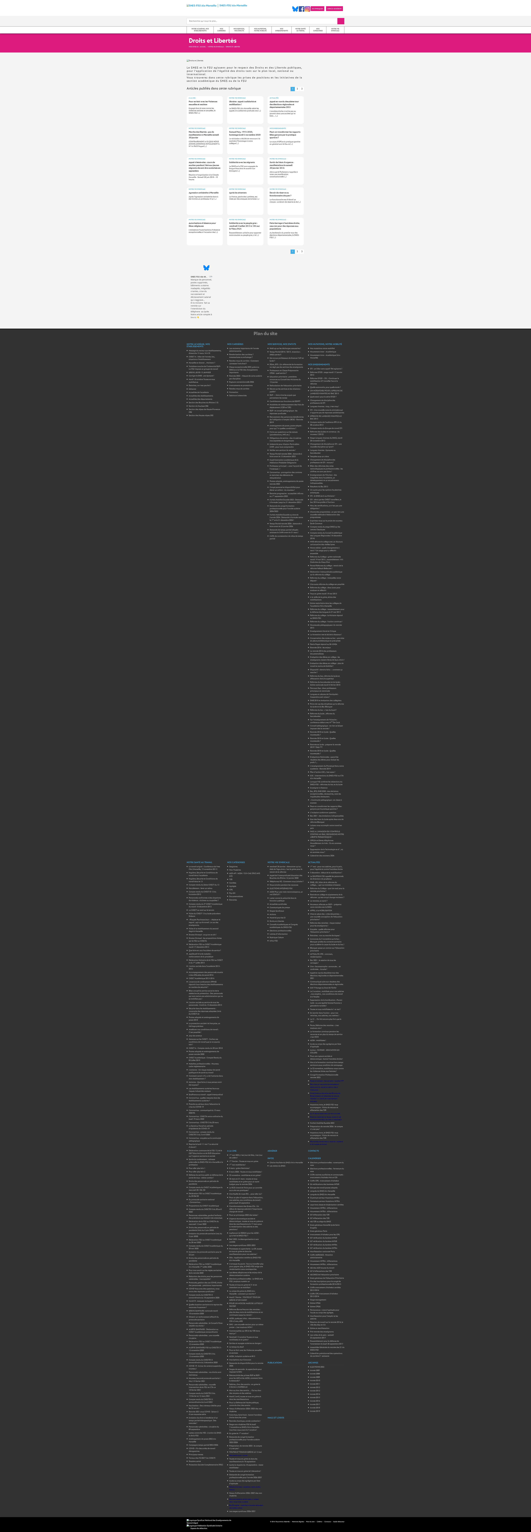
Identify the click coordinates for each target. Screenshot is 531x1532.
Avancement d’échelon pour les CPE (325, 1234)
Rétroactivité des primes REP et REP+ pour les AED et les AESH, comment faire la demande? (245, 1378)
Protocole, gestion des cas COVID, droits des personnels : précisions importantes (205, 1284)
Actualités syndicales (278, 904)
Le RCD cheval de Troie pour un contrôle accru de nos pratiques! (245, 1189)
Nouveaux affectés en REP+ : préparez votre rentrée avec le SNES (325, 906)
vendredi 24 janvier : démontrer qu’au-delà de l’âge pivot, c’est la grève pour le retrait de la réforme (286, 869)
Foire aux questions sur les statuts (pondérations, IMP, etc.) (284, 433)
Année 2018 (315, 1408)
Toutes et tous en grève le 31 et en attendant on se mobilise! (243, 1286)
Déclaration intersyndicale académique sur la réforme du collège (326, 573)
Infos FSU (274, 941)
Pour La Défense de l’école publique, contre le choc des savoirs (244, 1404)
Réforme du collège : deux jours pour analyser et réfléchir (325, 589)
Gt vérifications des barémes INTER (324, 1184)
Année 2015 (315, 1397)
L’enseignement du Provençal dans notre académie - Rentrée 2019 (327, 767)
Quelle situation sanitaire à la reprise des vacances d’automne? (205, 1306)
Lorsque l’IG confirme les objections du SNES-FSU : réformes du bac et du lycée (326, 783)
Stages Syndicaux (277, 911)
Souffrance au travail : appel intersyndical (206, 1094)
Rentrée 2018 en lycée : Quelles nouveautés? (323, 740)
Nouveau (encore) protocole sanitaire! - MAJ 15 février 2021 (205, 1380)
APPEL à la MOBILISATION (321, 910)
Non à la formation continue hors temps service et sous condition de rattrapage (326, 1064)
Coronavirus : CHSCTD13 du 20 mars (204, 1122)
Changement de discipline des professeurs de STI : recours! (322, 461)
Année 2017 (315, 1404)
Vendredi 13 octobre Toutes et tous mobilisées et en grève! (243, 1338)
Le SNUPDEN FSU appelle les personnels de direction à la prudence (326, 877)
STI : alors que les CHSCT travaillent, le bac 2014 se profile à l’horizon (325, 501)
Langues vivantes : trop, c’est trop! (324, 406)
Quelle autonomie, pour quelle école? (325, 387)
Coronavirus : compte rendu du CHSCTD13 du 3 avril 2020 (201, 1133)
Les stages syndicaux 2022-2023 (242, 1245)
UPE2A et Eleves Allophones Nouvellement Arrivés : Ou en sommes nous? (325, 843)
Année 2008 (315, 1374)
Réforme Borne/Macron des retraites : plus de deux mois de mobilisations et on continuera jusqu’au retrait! (246, 1312)
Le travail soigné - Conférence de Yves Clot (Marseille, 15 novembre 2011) (204, 868)
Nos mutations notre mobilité (322, 348)
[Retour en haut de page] (10, 1521)
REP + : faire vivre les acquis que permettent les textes (283, 396)
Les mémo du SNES (277, 1166)
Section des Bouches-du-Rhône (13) (203, 402)
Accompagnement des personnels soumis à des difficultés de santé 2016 (206, 974)
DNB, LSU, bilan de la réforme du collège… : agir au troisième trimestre (325, 884)
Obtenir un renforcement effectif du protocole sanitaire (204, 1318)
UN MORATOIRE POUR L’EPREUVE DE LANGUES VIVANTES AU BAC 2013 (326, 392)
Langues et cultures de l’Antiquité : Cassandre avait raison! (324, 695)
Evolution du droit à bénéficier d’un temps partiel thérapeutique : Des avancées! (203, 1421)
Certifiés (232, 883)
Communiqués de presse (280, 907)
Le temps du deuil (236, 1347)
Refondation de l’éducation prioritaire (285, 385)
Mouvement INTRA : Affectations (323, 1208)
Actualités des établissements (201, 396)
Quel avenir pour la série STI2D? (323, 397)
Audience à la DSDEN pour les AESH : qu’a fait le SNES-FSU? (244, 1234)
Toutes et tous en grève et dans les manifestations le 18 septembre (243, 1460)
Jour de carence (195, 1036)
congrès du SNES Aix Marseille (322, 1191)
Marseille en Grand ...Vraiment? (202, 363)
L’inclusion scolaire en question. (323, 812)
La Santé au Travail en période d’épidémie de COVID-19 (201, 1127)
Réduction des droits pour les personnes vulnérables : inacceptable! (205, 1278)
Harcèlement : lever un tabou (200, 888)
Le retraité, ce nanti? (318, 901)
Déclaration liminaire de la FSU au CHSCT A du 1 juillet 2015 (206, 961)
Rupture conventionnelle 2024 (241, 382)
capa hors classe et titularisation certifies (327, 1205)
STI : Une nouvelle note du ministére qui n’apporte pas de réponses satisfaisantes (327, 411)
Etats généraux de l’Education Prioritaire (327, 1278)
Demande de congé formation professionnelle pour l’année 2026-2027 (245, 1476)
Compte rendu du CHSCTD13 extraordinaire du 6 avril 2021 (201, 1401)
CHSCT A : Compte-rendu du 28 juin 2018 (206, 1048)
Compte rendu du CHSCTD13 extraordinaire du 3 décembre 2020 (203, 1361)
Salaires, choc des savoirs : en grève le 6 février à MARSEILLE (244, 1386)
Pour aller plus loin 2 (197, 1172)
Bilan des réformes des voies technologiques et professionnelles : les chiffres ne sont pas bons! (326, 469)
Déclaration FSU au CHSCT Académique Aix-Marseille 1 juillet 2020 (205, 1265)
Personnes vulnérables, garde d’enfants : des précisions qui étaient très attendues (205, 1217)
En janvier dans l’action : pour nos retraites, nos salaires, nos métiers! (324, 1014)
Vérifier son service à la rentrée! (283, 450)
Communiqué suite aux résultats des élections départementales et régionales (326, 983)
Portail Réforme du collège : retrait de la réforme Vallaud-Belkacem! (326, 567)
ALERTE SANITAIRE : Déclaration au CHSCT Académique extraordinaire (203, 1331)
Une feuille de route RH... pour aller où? (245, 1194)
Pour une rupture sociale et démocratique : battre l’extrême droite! (326, 1057)
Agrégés (232, 886)
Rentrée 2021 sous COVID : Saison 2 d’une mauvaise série (203, 1413)
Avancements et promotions (241, 385)
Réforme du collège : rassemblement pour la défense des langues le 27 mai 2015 (327, 611)
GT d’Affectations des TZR (321, 1271)
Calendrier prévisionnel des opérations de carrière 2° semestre (326, 1355)
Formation (233, 392)
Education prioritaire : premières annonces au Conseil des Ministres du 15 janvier (285, 380)
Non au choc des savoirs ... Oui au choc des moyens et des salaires (245, 1392)
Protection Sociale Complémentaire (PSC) (206, 1465)
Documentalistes (236, 896)
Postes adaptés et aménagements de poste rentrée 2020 (204, 1053)
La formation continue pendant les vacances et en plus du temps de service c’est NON (326, 1034)
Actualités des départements (200, 399)
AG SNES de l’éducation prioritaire (324, 1274)
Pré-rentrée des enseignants (322, 1332)
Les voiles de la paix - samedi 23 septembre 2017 (322, 1336)
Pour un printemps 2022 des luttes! (243, 1215)
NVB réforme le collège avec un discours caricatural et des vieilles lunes (326, 543)
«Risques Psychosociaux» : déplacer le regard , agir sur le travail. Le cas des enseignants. (204, 922)
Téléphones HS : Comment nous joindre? (287, 881)
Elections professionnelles (280, 931)
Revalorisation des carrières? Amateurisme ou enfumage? (241, 356)
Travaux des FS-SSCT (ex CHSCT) (202, 1458)
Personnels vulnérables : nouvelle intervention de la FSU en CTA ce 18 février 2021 (202, 1387)
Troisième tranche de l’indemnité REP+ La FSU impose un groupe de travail (205, 368)
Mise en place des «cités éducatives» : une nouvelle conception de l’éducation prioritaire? (326, 917)
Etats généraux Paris (318, 1231)
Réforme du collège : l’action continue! (326, 621)
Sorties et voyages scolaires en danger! (245, 1343)
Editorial (192, 389)
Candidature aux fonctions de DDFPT (285, 401)
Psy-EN (232, 893)
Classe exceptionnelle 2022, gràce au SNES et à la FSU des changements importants (244, 370)
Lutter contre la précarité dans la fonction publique (283, 899)
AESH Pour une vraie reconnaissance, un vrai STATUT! (286, 893)
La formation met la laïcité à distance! (325, 634)
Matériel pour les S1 (278, 918)
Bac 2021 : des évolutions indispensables (327, 816)
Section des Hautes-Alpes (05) (201, 415)
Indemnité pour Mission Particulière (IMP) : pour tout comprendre (284, 445)
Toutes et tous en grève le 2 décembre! (245, 1471)
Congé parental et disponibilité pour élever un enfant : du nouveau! (285, 489)
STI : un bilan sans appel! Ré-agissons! (326, 369)
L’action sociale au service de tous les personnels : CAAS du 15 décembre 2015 (205, 1004)
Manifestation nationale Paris (322, 1251)
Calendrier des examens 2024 (322, 856)
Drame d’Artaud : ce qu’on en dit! (202, 935)
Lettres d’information (279, 934)
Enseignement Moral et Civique (323, 631)
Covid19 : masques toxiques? (201, 1301)
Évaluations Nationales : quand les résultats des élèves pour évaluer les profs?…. (324, 760)
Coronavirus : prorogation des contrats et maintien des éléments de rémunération (286, 475)
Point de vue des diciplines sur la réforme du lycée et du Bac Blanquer (327, 705)
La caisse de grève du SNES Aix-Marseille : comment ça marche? (242, 1292)
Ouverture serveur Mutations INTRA (324, 1198)
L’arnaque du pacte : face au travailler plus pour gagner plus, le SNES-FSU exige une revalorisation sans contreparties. (246, 1267)
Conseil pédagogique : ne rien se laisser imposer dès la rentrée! (326, 727)
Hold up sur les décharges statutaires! (285, 348)
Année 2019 (315, 1411)
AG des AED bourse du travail (322, 1268)
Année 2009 (315, 1377)
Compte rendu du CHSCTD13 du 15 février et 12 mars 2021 (202, 1395)
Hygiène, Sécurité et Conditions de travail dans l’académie (203, 874)
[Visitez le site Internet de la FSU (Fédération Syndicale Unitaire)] (204, 1526)
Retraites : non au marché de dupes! (325, 935)
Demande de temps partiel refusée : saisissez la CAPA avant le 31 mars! (284, 531)
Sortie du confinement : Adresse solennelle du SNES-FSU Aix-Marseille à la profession (206, 1162)
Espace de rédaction (199, 1528)
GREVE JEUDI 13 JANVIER (200, 372)
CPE (231, 889)
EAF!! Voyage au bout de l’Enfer (323, 988)
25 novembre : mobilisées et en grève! (245, 1175)
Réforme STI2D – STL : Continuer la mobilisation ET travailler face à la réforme (324, 381)
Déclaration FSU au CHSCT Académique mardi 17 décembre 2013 (205, 946)
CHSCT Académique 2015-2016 (201, 978)
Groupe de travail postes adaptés (324, 1188)
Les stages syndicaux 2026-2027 (242, 1511)
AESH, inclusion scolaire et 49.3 (242, 1356)
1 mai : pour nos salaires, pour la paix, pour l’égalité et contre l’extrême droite (326, 868)
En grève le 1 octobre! (239, 1433)
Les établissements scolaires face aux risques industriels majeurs (204, 1090)
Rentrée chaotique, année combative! (244, 1421)
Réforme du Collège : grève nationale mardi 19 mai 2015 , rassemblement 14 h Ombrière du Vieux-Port (326, 560)
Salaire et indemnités (238, 395)
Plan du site (310, 1522)
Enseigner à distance (318, 788)
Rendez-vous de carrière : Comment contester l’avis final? (244, 362)
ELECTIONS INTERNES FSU (281, 888)
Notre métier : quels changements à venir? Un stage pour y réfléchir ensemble (324, 551)
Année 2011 (315, 1384)
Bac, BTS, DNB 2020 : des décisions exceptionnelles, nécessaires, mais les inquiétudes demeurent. (325, 794)
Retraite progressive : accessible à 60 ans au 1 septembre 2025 (286, 495)
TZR (230, 879)
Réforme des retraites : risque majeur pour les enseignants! (325, 924)
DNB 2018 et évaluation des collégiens (325, 700)
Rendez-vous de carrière (239, 389)
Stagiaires (233, 866)
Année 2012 (315, 1387)
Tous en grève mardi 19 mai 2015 (323, 594)
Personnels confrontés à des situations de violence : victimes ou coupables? (205, 899)
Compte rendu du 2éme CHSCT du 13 (204, 885)
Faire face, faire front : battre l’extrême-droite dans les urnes (245, 1416)
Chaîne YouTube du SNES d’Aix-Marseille (286, 1162)
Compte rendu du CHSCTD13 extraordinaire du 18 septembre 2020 (204, 1296)
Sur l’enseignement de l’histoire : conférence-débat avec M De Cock (325, 721)
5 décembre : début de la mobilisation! (326, 873)
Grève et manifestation (319, 1328)
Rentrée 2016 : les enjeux (320, 647)
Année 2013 (315, 1391)
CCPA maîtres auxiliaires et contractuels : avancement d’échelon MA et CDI (327, 1176)
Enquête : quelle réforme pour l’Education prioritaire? (322, 931)
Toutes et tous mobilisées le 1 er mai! (325, 1009)
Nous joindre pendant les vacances (284, 885)
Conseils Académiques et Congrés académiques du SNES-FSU (284, 926)
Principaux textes (196, 1454)
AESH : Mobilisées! (318, 1040)
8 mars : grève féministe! (239, 1168)
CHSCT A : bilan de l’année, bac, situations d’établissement (202, 358)
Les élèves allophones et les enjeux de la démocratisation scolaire (245, 1274)
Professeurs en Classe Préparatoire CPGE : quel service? (284, 372)
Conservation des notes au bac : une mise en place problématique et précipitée (327, 639)
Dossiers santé (195, 1461)
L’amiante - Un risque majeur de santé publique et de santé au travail (204, 1071)
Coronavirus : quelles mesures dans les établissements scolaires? (204, 1099)
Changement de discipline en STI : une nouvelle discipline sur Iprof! (326, 445)
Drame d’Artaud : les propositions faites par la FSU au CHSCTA (205, 939)
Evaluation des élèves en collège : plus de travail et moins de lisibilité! (326, 665)
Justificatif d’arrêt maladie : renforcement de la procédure (201, 955)
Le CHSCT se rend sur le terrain (201, 910)
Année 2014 (315, 1394)
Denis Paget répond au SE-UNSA (323, 644)
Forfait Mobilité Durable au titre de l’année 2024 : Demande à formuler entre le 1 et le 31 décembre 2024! (286, 518)
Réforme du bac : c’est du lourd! (323, 710)
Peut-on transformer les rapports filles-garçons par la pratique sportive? (326, 808)
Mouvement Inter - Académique (323, 352)
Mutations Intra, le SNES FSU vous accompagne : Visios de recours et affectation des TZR (324, 1108)
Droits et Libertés (277, 921)
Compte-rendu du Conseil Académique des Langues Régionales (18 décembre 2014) (326, 536)
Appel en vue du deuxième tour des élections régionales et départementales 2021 (326, 976)
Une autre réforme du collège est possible (327, 584)
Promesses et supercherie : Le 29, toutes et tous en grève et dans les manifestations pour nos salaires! (245, 1252)
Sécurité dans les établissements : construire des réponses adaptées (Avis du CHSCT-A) (205, 1011)
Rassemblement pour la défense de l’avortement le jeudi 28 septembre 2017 (326, 1342)
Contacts (327, 1522)
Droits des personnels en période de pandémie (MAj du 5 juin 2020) (204, 1229)
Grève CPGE (315, 1303)
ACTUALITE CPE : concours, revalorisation (321, 955)
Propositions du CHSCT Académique (204, 1206)
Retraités (233, 900)
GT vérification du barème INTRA (323, 1245)
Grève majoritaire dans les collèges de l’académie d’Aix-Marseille (325, 604)
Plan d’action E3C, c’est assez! (322, 772)
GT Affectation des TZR (320, 1215)
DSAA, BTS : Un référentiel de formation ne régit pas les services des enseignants (286, 366)
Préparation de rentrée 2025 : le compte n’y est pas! (245, 1447)
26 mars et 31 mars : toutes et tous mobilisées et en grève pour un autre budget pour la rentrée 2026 (244, 1182)
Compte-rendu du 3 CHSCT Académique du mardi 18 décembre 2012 (205, 905)
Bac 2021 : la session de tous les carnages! (323, 961)
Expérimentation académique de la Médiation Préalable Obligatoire (284, 461)
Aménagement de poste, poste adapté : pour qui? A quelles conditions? (286, 427)
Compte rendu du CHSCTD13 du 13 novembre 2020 (202, 1355)
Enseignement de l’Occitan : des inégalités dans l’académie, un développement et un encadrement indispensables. (324, 479)
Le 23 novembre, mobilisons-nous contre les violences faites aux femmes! (327, 1070)
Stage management (318, 1300)
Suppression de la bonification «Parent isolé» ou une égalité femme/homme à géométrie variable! (326, 1003)
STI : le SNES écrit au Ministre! (322, 496)
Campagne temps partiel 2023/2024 (203, 1445)
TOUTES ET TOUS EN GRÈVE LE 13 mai (245, 1452)
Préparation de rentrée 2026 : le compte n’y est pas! (326, 1128)
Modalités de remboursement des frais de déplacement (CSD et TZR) (287, 406)
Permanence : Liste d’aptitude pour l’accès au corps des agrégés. (324, 1311)
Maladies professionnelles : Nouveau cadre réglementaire (204, 1065)
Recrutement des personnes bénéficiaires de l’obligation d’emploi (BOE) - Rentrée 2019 (287, 420)
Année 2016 (315, 1401)
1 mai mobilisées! (237, 1165)
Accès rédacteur (338, 1522)
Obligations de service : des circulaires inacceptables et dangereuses (285, 439)
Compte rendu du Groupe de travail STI (326, 428)
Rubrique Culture (277, 937)
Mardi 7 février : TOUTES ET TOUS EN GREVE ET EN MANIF (244, 1299)
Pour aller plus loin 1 (197, 1168)
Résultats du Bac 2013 (319, 486)
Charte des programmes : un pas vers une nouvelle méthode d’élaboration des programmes (327, 515)
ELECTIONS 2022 (317, 1367)
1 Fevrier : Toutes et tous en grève (243, 1161)
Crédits (319, 1522)
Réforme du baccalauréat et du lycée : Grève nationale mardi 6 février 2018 (325, 683)
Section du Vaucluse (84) (198, 406)
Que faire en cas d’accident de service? (205, 950)
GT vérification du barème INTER (323, 1238)
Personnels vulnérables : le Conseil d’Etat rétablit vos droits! (205, 1324)
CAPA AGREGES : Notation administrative (321, 1256)
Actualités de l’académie (199, 392)
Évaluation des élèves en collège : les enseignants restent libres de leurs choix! (327, 658)
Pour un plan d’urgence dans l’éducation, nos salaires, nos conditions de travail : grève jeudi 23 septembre (246, 1200)
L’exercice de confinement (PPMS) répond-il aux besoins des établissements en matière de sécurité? (206, 985)
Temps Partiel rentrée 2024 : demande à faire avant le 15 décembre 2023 (286, 455)
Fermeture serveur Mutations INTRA (325, 1201)
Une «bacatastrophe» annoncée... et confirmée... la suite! (325, 968)
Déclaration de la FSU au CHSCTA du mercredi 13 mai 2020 (204, 1223)
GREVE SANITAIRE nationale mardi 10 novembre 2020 (203, 1312)
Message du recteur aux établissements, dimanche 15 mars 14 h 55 (205, 352)
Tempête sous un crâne (319, 456)
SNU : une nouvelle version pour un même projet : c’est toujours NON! (246, 1326)
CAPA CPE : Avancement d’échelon (324, 1181)
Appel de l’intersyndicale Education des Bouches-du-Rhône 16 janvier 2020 (286, 877)
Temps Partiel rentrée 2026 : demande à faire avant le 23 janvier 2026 (286, 525)
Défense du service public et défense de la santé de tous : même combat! (206, 1176)
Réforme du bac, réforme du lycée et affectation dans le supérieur (325, 677)
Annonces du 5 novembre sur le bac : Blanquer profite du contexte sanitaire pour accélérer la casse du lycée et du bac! (327, 942)
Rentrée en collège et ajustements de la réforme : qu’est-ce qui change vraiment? (327, 896)
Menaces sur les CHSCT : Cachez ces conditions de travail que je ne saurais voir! (204, 1042)
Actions (273, 914)
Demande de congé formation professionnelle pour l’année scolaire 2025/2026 (244, 1440)
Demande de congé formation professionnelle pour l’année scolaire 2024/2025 (285, 509)
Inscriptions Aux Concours (240, 1360)
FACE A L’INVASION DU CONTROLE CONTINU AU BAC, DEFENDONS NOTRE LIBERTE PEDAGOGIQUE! (327, 834)
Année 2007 (315, 1370)
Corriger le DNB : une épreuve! (201, 376)
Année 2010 (315, 1380)
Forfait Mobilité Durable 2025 (322, 1123)
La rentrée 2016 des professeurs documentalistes (323, 652)
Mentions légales (298, 1522)
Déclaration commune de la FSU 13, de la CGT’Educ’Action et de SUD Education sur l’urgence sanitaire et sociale (205, 1153)
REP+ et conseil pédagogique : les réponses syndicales (283, 412)
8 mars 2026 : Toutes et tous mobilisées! (245, 1172)
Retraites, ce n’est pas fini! (200, 385)
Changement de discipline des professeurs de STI (322, 402)
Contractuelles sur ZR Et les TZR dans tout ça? (244, 1332)
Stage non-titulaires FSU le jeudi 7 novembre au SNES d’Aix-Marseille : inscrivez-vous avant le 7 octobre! (244, 1427)
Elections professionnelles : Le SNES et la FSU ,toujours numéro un (246, 1280)
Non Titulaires (235, 870)
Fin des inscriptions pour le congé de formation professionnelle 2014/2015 (325, 1283)
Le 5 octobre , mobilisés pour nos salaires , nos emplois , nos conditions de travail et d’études (327, 994)
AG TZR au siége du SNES (320, 1221)
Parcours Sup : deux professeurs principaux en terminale (323, 689)
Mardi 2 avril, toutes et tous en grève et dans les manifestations (245, 1398)
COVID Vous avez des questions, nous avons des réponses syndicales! (204, 1290)
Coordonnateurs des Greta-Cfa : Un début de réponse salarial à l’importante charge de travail (245, 1209)
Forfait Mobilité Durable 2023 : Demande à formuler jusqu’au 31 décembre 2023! (286, 501)
